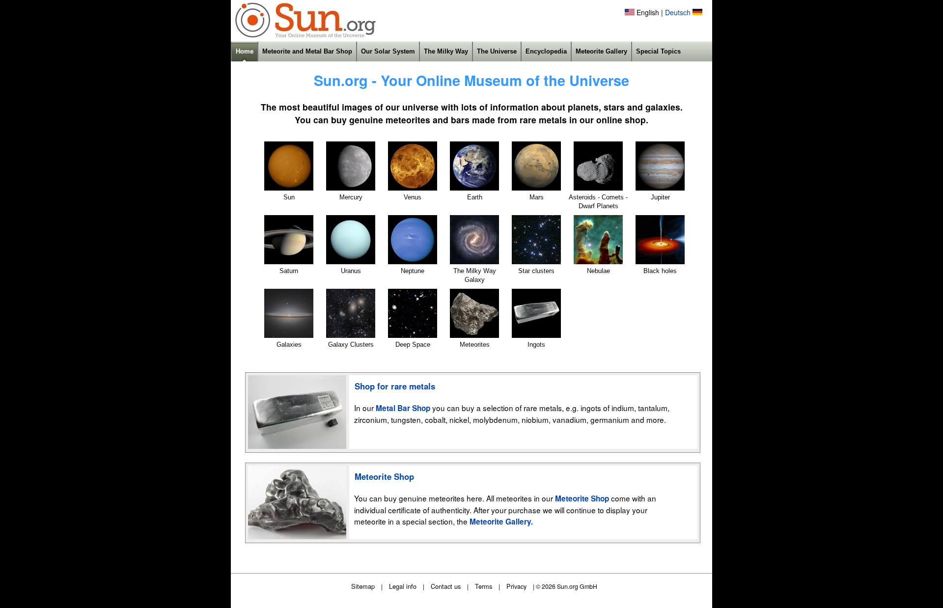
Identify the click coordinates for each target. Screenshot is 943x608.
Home (244, 51)
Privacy (516, 586)
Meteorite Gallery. (501, 521)
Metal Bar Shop (403, 408)
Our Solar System (388, 51)
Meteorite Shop (384, 476)
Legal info (402, 586)
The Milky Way (446, 51)
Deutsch (678, 12)
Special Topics (658, 51)
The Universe (497, 51)
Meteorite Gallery (601, 51)
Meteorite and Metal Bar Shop (307, 51)
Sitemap (363, 586)
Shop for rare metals (395, 386)
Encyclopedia (546, 51)
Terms (483, 586)
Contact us (446, 586)
